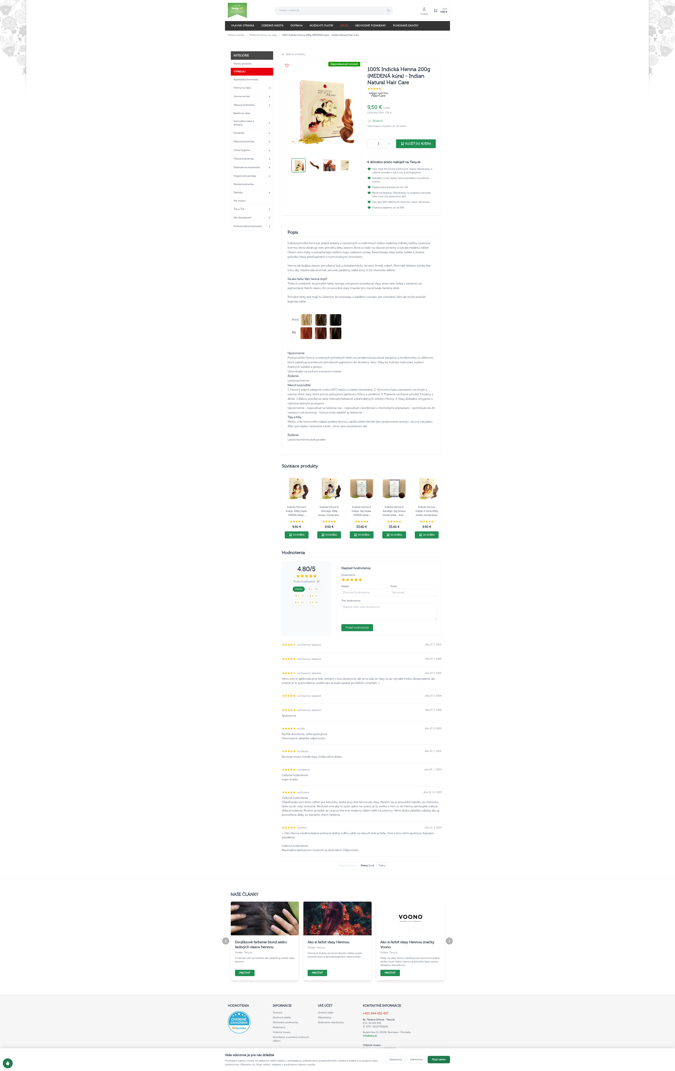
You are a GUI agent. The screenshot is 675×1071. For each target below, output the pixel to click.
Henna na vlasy (242, 87)
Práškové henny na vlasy (263, 35)
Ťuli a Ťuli (239, 209)
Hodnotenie (348, 575)
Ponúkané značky (406, 25)
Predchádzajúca (347, 865)
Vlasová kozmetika (244, 104)
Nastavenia (396, 1059)
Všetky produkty (243, 63)
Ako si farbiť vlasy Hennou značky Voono (407, 944)
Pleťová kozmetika (244, 141)
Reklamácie (279, 1027)
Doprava (297, 25)
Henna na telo (242, 96)
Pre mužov (240, 200)
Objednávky (324, 1017)
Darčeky (238, 192)
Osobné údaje (326, 1012)
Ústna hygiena (242, 150)
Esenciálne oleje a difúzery (244, 123)
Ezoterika (239, 132)
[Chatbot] (8, 1063)
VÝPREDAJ (239, 71)
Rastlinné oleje (242, 113)
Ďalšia (382, 865)
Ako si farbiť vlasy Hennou (328, 942)
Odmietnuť (416, 1059)
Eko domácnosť (242, 217)
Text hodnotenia (350, 600)
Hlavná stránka (242, 25)
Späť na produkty (295, 54)
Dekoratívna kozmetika (247, 167)
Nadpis (345, 586)
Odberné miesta (272, 25)
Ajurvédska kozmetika (246, 79)
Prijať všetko (439, 1059)
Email (394, 586)
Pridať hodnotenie (357, 627)
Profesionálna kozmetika (248, 226)
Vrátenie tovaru (281, 1032)
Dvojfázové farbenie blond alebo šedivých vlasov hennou (261, 944)
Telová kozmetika (243, 158)
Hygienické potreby (245, 175)
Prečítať (244, 972)
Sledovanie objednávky (331, 1022)
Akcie (344, 25)
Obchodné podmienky (370, 25)
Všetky (299, 589)
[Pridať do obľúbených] (286, 65)
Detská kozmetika (244, 184)
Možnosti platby (322, 25)
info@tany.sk (370, 1035)
